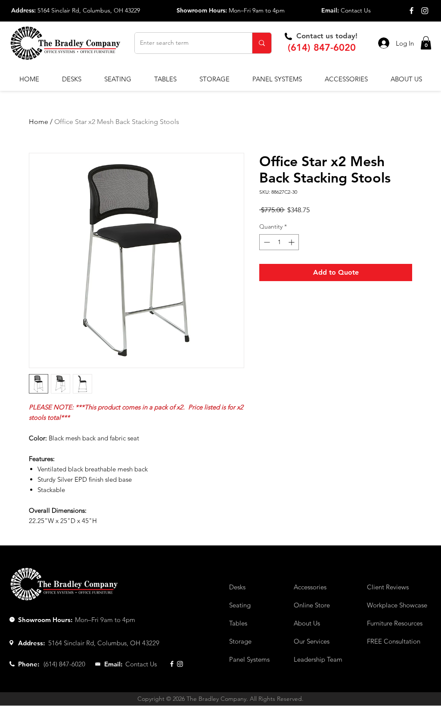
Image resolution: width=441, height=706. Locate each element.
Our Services (311, 641)
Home (38, 122)
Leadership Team (318, 659)
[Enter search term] (261, 43)
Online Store (312, 605)
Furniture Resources (394, 623)
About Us (307, 623)
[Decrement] (266, 242)
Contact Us (356, 10)
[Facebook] (411, 10)
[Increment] (292, 242)
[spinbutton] (279, 242)
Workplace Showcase (397, 605)
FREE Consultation (393, 641)
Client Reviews (388, 587)
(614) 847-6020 (322, 47)
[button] (426, 43)
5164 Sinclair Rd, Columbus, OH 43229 (88, 10)
